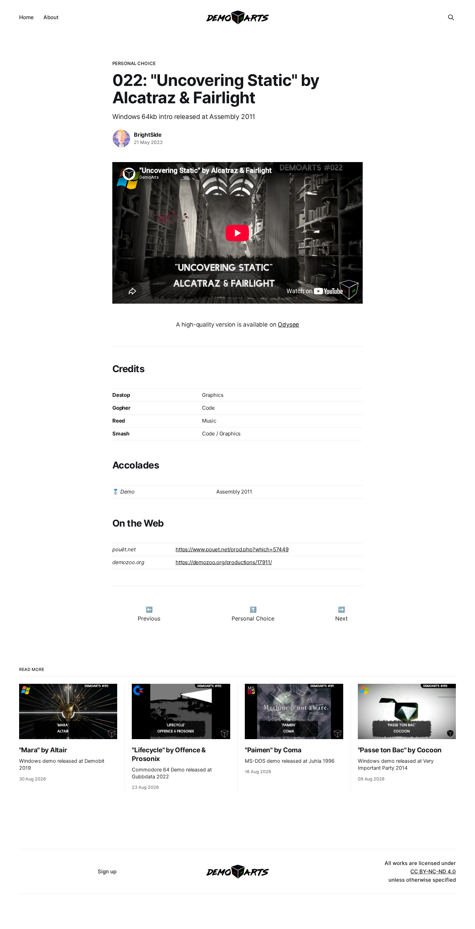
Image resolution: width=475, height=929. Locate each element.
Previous (149, 618)
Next (341, 618)
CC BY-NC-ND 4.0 (433, 871)
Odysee (288, 324)
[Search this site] (451, 17)
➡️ (341, 609)
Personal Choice (134, 63)
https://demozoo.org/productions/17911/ (224, 562)
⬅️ (149, 609)
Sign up (107, 871)
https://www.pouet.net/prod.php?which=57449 (232, 549)
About (51, 17)
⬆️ (253, 609)
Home (26, 17)
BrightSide (148, 134)
